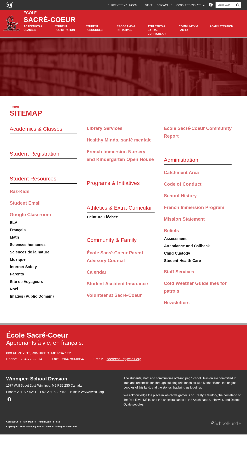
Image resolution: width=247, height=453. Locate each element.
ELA (13, 222)
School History (180, 195)
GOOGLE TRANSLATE (189, 5)
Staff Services (179, 271)
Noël (14, 289)
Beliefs (171, 230)
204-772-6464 (56, 392)
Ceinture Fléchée (102, 217)
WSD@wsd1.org (92, 392)
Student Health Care (182, 260)
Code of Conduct (182, 184)
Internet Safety (23, 267)
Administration (221, 26)
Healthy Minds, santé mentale (119, 139)
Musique (17, 259)
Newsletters (176, 302)
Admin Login (44, 421)
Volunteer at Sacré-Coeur (114, 295)
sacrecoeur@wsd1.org (124, 359)
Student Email (25, 203)
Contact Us (12, 421)
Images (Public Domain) (32, 296)
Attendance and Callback (187, 246)
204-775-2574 (31, 359)
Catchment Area (181, 172)
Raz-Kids (19, 191)
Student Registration (65, 28)
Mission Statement (184, 219)
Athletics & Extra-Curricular (157, 30)
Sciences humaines (28, 244)
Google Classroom (30, 214)
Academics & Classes (33, 28)
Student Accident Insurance (117, 283)
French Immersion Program (194, 207)
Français (18, 230)
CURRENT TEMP (122, 5)
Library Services (104, 128)
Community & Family (188, 28)
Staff (58, 421)
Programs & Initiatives (126, 28)
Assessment (175, 238)
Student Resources (94, 28)
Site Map (28, 421)
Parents (17, 274)
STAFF (148, 5)
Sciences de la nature (29, 252)
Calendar (96, 272)
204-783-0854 (73, 359)
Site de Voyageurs (26, 281)
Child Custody (177, 253)
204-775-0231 (26, 392)
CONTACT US (164, 5)
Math (14, 237)
